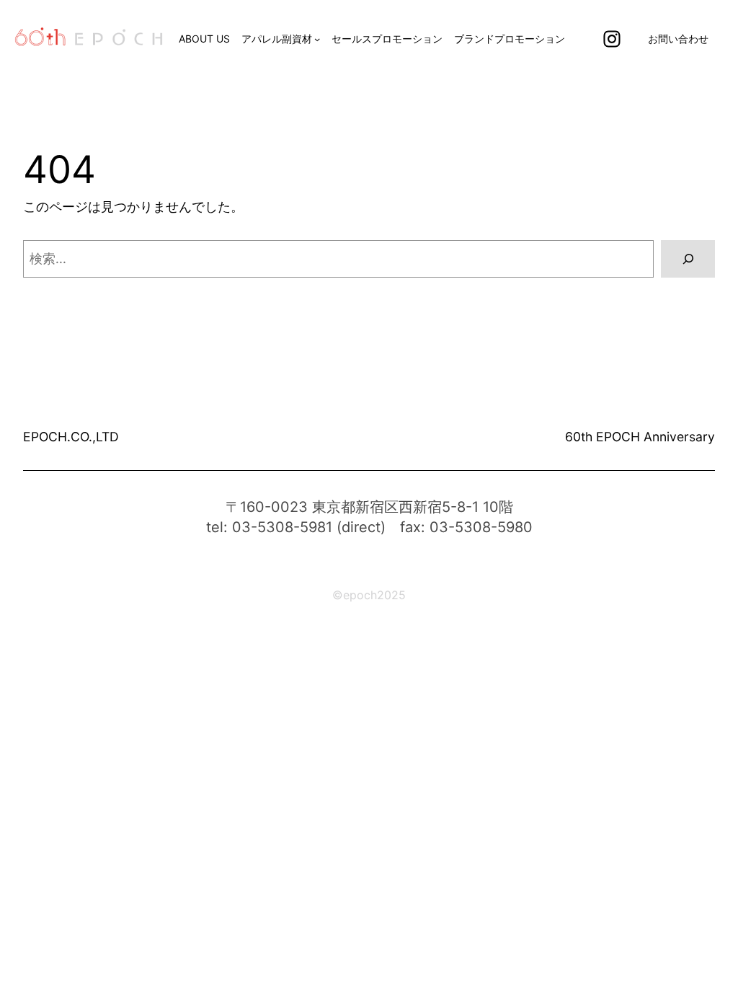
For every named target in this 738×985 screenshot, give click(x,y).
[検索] (688, 258)
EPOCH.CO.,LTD (71, 436)
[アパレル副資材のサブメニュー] (317, 39)
